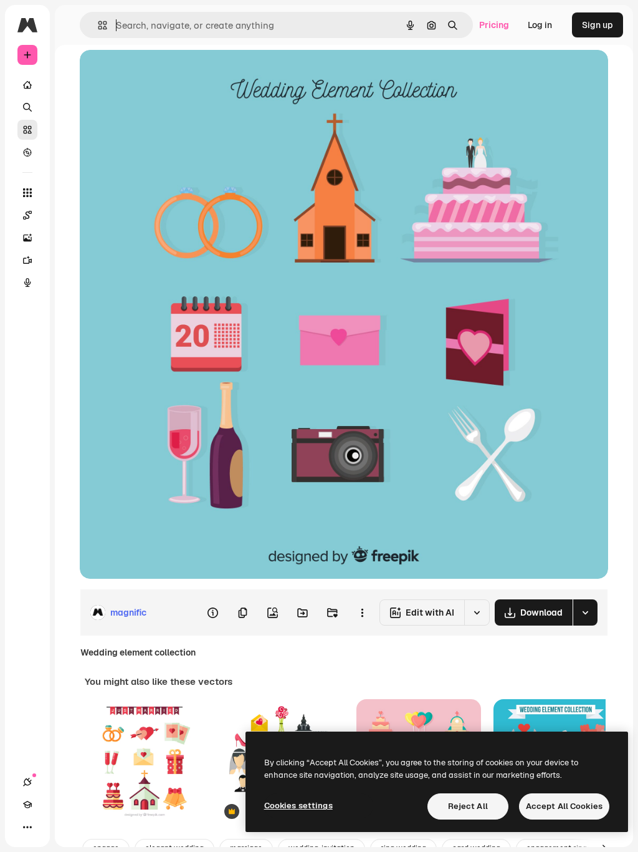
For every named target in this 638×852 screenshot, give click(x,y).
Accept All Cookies (564, 806)
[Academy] (27, 805)
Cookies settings (298, 805)
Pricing (494, 25)
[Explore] (27, 152)
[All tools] (27, 193)
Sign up (597, 25)
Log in (540, 25)
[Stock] (27, 130)
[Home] (27, 85)
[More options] (362, 612)
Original (159, 73)
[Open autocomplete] (97, 25)
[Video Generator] (27, 260)
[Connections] (27, 782)
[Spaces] (27, 215)
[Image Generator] (27, 238)
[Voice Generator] (27, 283)
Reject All (468, 806)
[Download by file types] (585, 612)
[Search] (27, 107)
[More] (27, 827)
